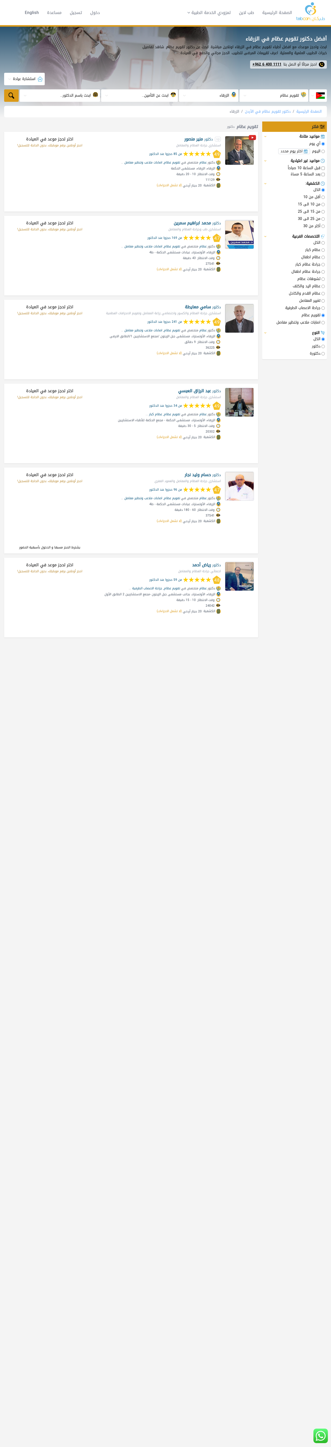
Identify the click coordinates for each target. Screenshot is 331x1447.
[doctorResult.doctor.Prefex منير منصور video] (252, 138)
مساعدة (54, 13)
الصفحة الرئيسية (277, 13)
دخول (95, 13)
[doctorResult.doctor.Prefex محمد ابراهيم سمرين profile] (239, 234)
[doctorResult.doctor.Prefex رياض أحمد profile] (239, 576)
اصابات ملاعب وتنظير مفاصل (143, 162)
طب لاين (246, 13)
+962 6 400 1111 (266, 64)
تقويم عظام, (171, 162)
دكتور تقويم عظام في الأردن (268, 111)
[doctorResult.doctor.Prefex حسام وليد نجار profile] (239, 486)
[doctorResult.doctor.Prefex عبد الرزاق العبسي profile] (239, 402)
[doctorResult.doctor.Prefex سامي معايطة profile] (239, 318)
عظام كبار (155, 414)
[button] (207, 13)
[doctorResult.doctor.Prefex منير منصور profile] (239, 150)
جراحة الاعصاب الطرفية (147, 588)
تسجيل (76, 13)
